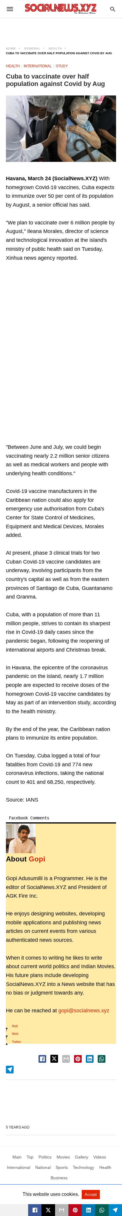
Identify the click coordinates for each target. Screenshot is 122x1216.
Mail (14, 1026)
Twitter (16, 1041)
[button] (61, 128)
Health (55, 48)
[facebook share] (42, 1059)
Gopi (37, 859)
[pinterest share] (78, 1059)
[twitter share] (54, 1059)
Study (62, 66)
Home (11, 48)
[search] (112, 9)
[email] (61, 1210)
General (32, 48)
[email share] (66, 1059)
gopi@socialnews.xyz (83, 1011)
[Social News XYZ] (61, 9)
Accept (91, 1194)
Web (15, 1033)
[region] (61, 28)
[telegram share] (10, 1069)
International (38, 66)
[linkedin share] (90, 1059)
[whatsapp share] (101, 1059)
